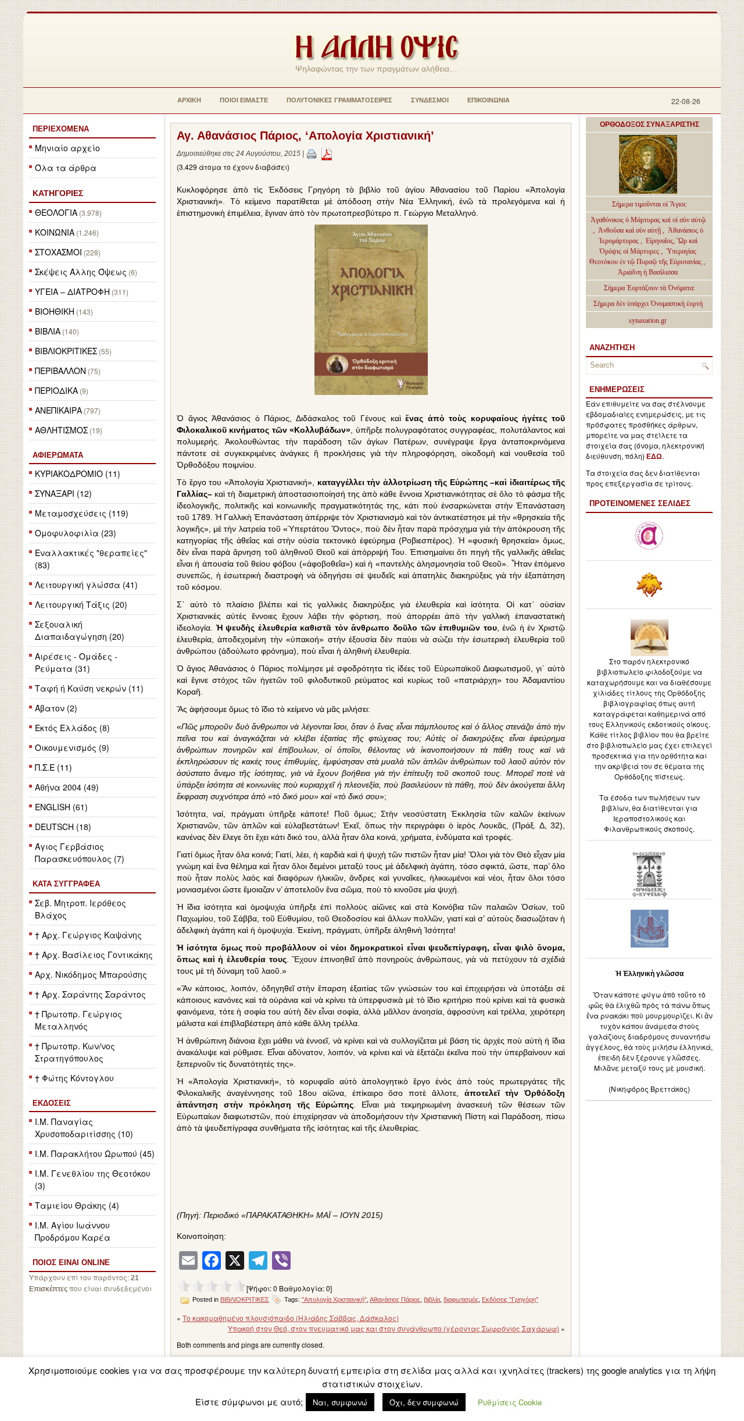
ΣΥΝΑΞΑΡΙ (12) (63, 493)
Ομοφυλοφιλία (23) (75, 533)
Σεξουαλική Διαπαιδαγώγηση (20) (79, 630)
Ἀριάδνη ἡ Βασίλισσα (648, 272)
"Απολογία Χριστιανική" (334, 1299)
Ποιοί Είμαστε (244, 100)
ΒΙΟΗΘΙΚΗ (54, 311)
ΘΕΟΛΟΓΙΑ (56, 212)
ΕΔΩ (654, 457)
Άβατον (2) (56, 708)
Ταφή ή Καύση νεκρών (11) (89, 688)
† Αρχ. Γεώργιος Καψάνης (88, 935)
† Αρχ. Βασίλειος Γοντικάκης (94, 954)
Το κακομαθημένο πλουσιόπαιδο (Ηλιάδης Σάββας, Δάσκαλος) (291, 1318)
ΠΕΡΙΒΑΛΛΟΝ (60, 370)
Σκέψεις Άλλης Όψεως (81, 271)
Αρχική (189, 100)
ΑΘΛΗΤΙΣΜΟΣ (61, 430)
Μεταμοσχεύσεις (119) (81, 513)
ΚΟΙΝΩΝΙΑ (54, 232)
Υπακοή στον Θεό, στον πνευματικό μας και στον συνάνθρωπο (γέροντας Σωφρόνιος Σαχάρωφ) (393, 1328)
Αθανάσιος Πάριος (395, 1299)
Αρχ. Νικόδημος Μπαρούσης (91, 974)
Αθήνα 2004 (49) (67, 787)
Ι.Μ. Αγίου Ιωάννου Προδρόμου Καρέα (72, 1231)
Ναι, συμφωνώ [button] (340, 1402)
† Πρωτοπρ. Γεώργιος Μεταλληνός (78, 1020)
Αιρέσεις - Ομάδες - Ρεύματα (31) (76, 662)
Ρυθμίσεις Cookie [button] (510, 1402)
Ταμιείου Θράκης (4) (77, 1205)
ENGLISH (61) (61, 807)
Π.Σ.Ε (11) (53, 767)
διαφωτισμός (460, 1299)
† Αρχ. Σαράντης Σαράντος (90, 994)
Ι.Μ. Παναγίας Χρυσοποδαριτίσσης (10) (84, 1127)
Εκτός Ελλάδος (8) (72, 727)
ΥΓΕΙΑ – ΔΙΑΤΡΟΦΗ (72, 291)
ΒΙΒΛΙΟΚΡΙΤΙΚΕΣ (66, 351)
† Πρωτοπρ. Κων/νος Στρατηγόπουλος (75, 1052)
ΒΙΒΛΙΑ (47, 331)
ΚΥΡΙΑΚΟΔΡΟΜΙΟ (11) (77, 473)
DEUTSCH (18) (63, 826)
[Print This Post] (311, 153)
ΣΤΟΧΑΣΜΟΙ (58, 252)
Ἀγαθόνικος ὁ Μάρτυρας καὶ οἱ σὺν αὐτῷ (648, 220)
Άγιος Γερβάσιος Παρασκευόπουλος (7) (79, 852)
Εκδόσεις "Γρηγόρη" (510, 1299)
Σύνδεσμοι (430, 100)
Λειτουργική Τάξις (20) (81, 604)
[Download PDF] (326, 153)
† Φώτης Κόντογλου (74, 1078)
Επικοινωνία (488, 100)
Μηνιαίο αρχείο (67, 148)
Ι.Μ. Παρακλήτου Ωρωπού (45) (95, 1153)
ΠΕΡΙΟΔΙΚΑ (56, 390)
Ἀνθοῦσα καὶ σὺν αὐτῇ (629, 230)
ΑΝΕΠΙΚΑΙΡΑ (58, 410)
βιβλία (432, 1299)
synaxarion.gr (648, 320)
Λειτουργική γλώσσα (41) (86, 584)
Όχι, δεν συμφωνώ (424, 1402)
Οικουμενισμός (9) (72, 747)
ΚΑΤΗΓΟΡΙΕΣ (58, 193)
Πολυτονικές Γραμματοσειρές (339, 100)
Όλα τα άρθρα (65, 167)
